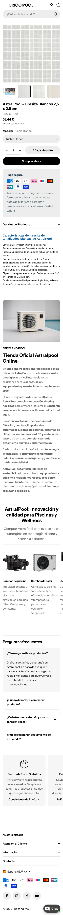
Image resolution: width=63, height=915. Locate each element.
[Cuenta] (52, 5)
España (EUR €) (17, 871)
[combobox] (31, 14)
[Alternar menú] (5, 5)
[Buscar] (56, 14)
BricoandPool (21, 908)
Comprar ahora (31, 161)
